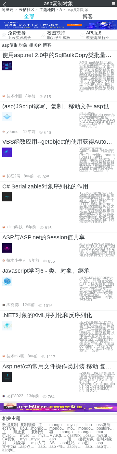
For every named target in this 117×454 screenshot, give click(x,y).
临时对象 (104, 439)
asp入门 (38, 443)
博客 (88, 16)
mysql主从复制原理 (11, 435)
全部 (29, 16)
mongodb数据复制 (72, 428)
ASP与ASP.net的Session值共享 (43, 237)
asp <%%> (58, 446)
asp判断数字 (11, 450)
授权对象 (86, 439)
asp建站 (67, 443)
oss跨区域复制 (76, 435)
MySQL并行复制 (58, 435)
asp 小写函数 (91, 446)
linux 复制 (91, 425)
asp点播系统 (29, 446)
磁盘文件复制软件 (54, 432)
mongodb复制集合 (40, 428)
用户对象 (72, 439)
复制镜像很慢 (40, 432)
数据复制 (10, 425)
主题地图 (47, 9)
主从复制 (43, 425)
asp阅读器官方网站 (76, 446)
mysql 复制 (76, 425)
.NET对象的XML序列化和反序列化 (47, 315)
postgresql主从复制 (105, 428)
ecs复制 (9, 428)
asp (52, 439)
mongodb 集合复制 (58, 428)
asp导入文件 (105, 446)
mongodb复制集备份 (69, 432)
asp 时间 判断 (43, 446)
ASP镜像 (54, 443)
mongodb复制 (58, 425)
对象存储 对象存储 (7, 443)
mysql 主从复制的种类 (105, 435)
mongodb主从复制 (87, 428)
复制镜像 (28, 425)
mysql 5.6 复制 (43, 435)
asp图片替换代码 (87, 443)
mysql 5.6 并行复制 (25, 439)
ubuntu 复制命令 (25, 428)
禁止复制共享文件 (22, 432)
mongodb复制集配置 (87, 432)
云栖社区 (26, 9)
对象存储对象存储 (22, 443)
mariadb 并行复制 (102, 432)
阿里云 (7, 9)
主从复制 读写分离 (7, 432)
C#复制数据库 (11, 439)
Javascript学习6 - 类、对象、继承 (46, 271)
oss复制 (103, 425)
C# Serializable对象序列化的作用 (45, 186)
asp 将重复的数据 (102, 443)
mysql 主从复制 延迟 (29, 435)
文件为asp (11, 446)
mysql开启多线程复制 (40, 439)
